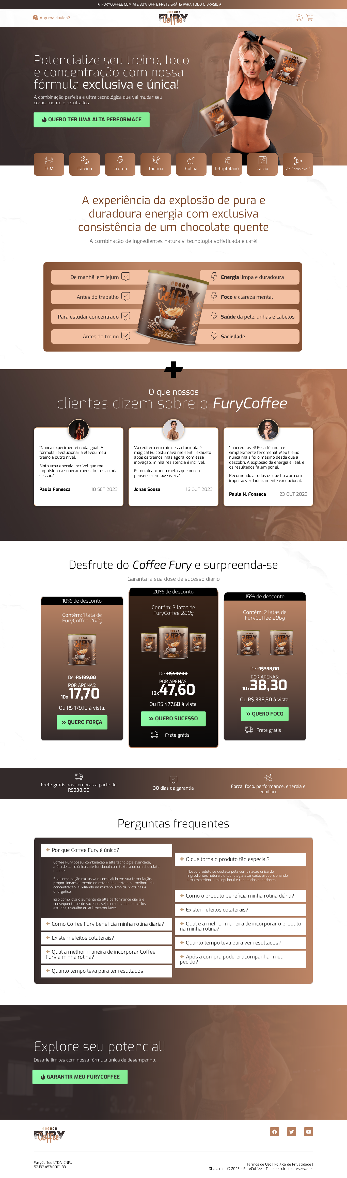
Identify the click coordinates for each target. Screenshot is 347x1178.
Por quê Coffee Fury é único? (85, 850)
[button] (106, 850)
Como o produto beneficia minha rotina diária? (240, 895)
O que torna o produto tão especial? (228, 859)
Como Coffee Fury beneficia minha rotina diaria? (108, 924)
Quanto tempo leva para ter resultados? (99, 971)
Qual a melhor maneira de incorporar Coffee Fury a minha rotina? (100, 954)
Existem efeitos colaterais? (83, 938)
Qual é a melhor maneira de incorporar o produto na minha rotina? (240, 926)
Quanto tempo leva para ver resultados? (233, 942)
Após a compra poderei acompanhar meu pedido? (231, 959)
